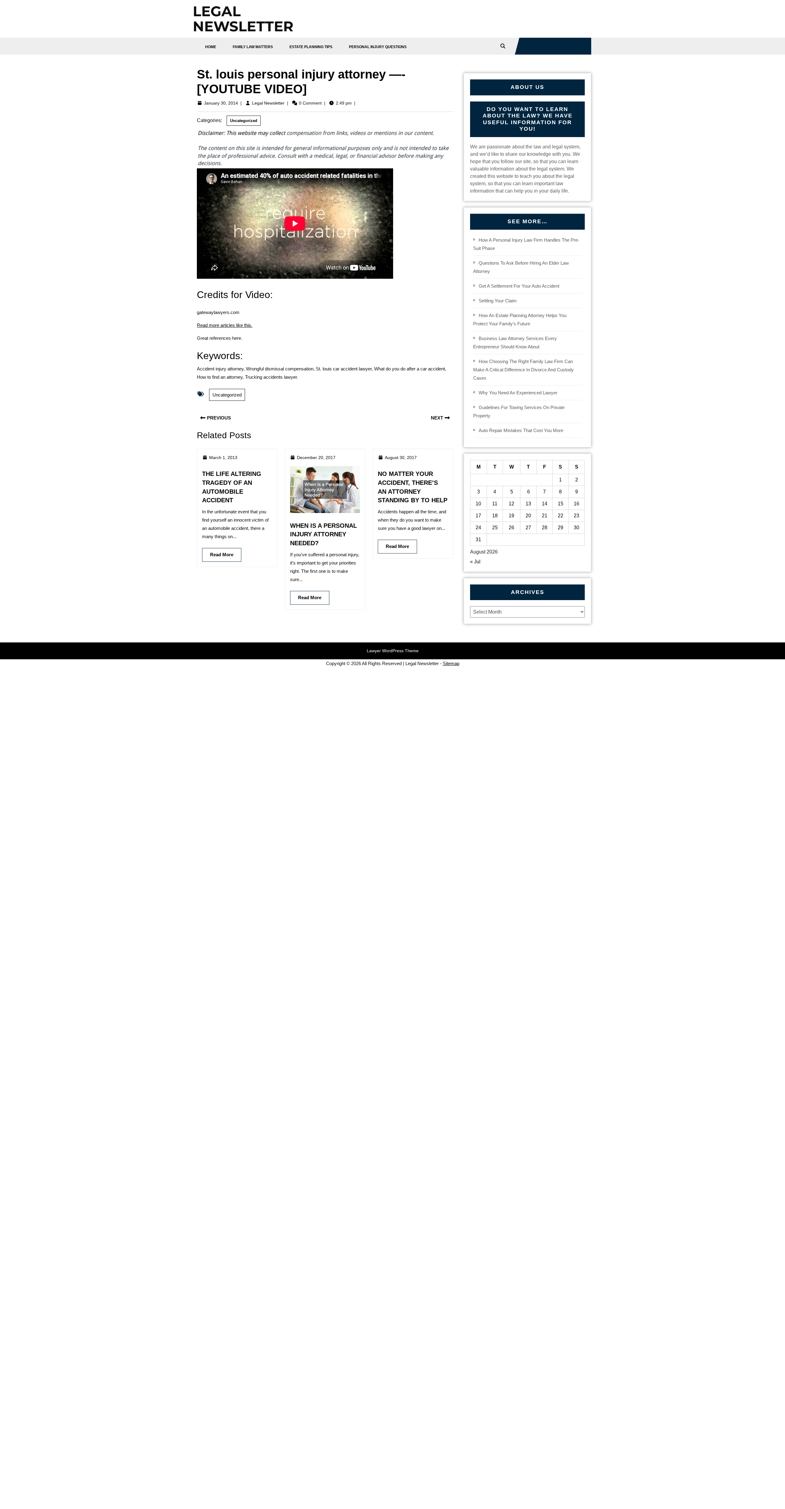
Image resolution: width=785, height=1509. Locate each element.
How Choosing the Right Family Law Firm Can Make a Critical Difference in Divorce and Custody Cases (523, 370)
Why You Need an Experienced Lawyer (518, 392)
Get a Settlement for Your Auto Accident (519, 286)
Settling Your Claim (498, 300)
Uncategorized (243, 120)
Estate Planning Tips (310, 47)
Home (210, 47)
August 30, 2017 (401, 457)
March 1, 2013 (223, 457)
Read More (217, 552)
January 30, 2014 (221, 103)
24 (478, 527)
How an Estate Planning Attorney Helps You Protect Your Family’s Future (519, 319)
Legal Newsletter (268, 103)
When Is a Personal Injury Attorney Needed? (323, 534)
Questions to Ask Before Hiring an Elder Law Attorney (521, 267)
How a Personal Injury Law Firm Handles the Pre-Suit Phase (526, 244)
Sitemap (451, 663)
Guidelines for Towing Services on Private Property (519, 411)
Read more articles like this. (224, 325)
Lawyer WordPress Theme (393, 650)
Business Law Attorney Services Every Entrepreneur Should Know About (515, 342)
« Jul (475, 561)
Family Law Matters (253, 47)
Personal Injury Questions (378, 47)
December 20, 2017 (316, 457)
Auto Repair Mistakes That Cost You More (521, 430)
